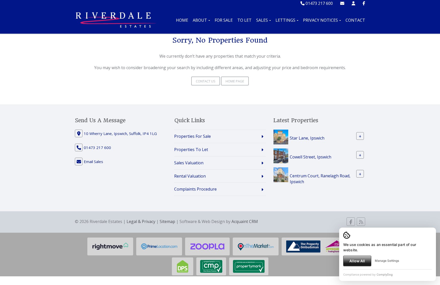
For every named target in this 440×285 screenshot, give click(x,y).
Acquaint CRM (244, 221)
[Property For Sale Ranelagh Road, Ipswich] (280, 174)
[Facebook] (364, 3)
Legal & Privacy (141, 221)
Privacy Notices (320, 20)
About (200, 20)
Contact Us (205, 81)
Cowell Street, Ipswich (310, 157)
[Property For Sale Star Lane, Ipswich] (280, 136)
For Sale (224, 20)
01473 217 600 (319, 3)
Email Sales (93, 161)
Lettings (285, 20)
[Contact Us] (353, 3)
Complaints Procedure (195, 189)
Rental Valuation (190, 176)
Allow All (357, 261)
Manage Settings (387, 261)
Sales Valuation (188, 163)
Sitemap (167, 221)
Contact (355, 20)
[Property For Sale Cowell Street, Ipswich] (280, 155)
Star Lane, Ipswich (307, 138)
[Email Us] (342, 3)
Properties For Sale (192, 136)
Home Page (235, 81)
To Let (244, 20)
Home (182, 20)
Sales (262, 20)
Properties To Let (191, 149)
